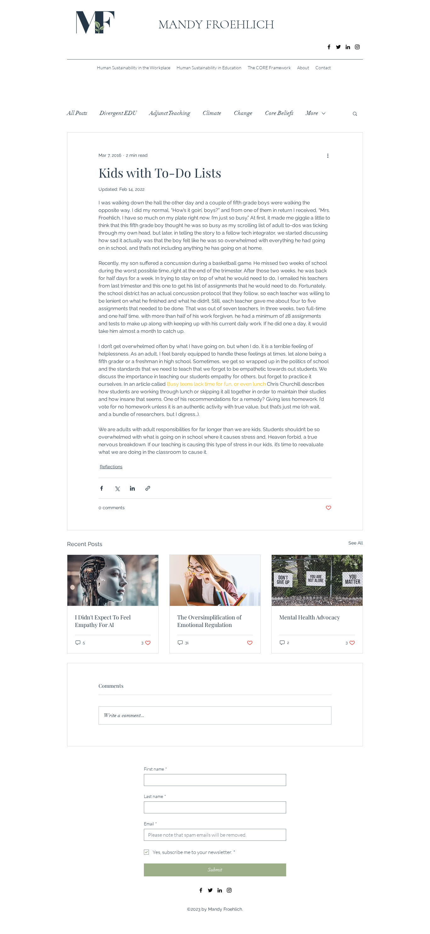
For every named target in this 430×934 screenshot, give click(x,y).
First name (155, 769)
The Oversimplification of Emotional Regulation (209, 621)
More (312, 113)
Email (150, 823)
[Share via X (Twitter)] (117, 488)
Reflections (111, 466)
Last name (155, 796)
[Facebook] (329, 47)
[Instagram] (357, 47)
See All (355, 542)
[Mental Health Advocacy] (317, 580)
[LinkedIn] (348, 47)
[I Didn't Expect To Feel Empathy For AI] (112, 580)
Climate (212, 113)
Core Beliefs (279, 113)
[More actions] (327, 155)
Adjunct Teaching (169, 113)
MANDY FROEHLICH (216, 24)
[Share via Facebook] (102, 488)
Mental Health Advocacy (309, 617)
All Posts (77, 113)
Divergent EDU (118, 113)
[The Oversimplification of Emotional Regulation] (215, 580)
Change (243, 113)
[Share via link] (148, 488)
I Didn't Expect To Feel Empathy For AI (103, 621)
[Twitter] (338, 47)
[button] (355, 113)
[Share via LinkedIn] (132, 488)
